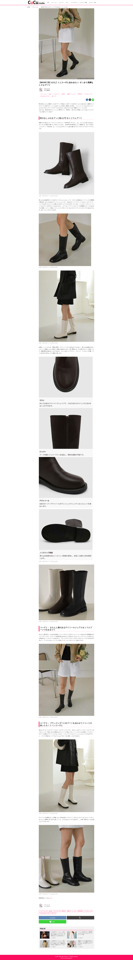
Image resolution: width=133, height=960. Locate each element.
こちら (50, 898)
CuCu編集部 (47, 90)
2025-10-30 (47, 89)
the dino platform (68, 958)
